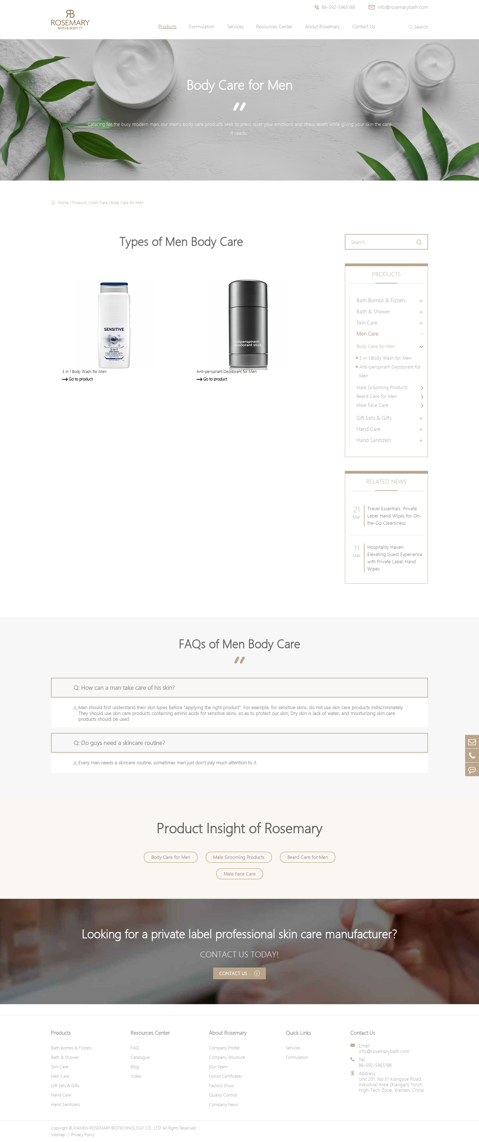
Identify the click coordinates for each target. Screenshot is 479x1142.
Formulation (202, 26)
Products (167, 26)
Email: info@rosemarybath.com (384, 1048)
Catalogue (140, 1057)
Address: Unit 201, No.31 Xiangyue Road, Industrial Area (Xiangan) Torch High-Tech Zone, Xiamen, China (391, 1082)
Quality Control (223, 1095)
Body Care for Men (127, 202)
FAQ (135, 1047)
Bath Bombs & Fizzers (381, 300)
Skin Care (367, 322)
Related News (386, 481)
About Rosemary (322, 26)
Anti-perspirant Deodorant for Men (390, 371)
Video (136, 1076)
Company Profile (224, 1047)
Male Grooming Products (382, 387)
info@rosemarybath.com (398, 7)
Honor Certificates (225, 1076)
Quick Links (298, 1032)
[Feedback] (472, 769)
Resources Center (274, 26)
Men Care (99, 202)
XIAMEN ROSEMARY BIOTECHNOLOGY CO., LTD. (117, 1128)
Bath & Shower (373, 311)
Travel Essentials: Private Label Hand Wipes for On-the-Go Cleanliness (394, 516)
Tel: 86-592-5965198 (375, 1062)
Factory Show (221, 1085)
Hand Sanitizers (373, 440)
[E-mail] (472, 741)
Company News (223, 1104)
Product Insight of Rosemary (239, 828)
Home (63, 202)
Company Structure (227, 1057)
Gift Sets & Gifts (374, 418)
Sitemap (58, 1134)
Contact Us (363, 26)
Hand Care (368, 429)
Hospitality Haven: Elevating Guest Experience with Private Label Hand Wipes (394, 558)
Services (235, 26)
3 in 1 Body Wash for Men (385, 358)
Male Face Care (372, 405)
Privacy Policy (83, 1134)
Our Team (218, 1066)
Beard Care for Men (376, 396)
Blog (135, 1066)
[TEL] (472, 755)
